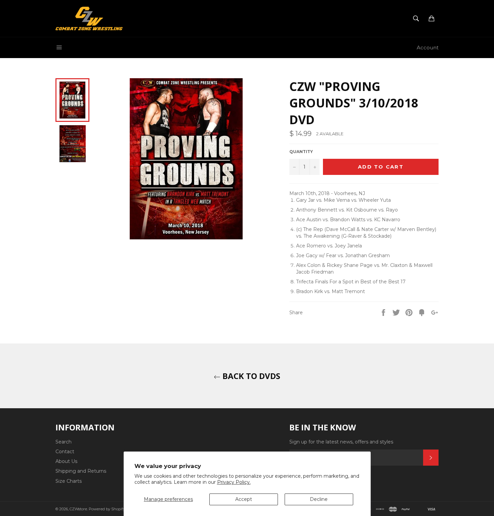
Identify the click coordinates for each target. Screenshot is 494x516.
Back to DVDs (250, 375)
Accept (243, 499)
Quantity (301, 151)
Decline (319, 499)
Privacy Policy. (234, 482)
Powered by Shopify (107, 509)
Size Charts (68, 481)
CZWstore (78, 509)
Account (428, 47)
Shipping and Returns (80, 471)
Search (63, 442)
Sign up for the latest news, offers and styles (341, 442)
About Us (66, 461)
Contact (64, 452)
